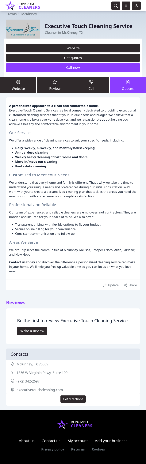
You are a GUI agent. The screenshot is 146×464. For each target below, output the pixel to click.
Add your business (111, 440)
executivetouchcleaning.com (40, 389)
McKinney (29, 14)
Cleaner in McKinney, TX (64, 32)
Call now (73, 67)
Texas (12, 14)
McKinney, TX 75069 (32, 364)
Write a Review (32, 331)
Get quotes (73, 57)
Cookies (98, 449)
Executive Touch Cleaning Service (89, 26)
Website (73, 48)
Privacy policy (52, 449)
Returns (78, 449)
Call (91, 88)
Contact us (51, 440)
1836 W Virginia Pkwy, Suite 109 (42, 372)
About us (27, 440)
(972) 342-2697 (28, 381)
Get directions (73, 399)
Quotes (128, 88)
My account (77, 440)
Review (54, 88)
